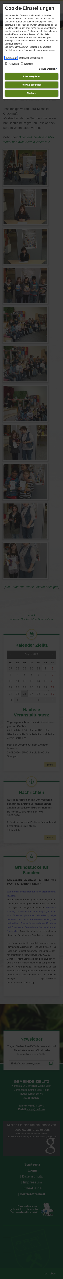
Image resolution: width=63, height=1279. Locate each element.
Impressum (11, 57)
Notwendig (14, 64)
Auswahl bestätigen (31, 85)
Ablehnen (31, 93)
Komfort (28, 64)
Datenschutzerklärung (31, 57)
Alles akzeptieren (31, 76)
